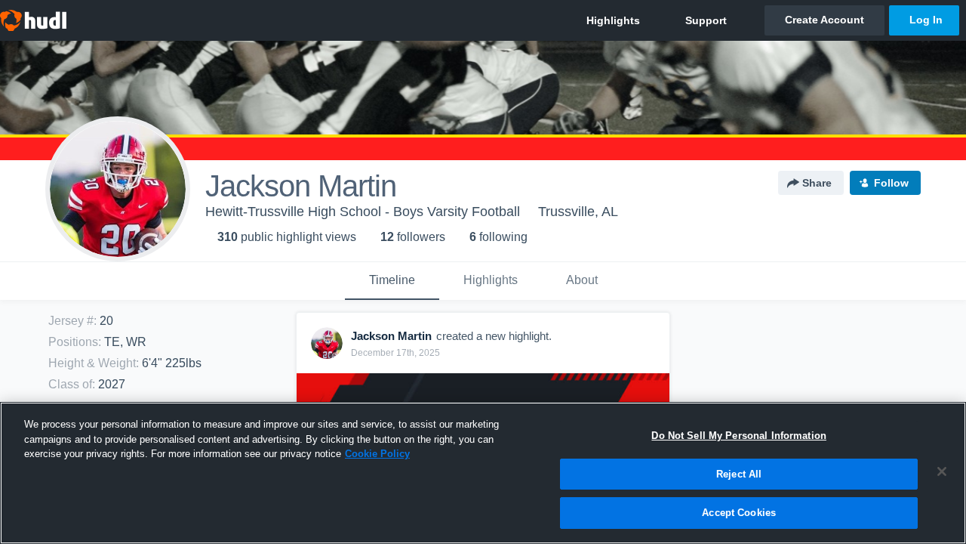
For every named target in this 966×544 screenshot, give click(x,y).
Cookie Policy (377, 453)
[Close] (941, 471)
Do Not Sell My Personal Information (738, 435)
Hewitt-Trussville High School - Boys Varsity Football (362, 211)
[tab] (392, 281)
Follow (891, 183)
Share (817, 183)
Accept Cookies (739, 512)
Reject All (738, 474)
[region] (483, 473)
